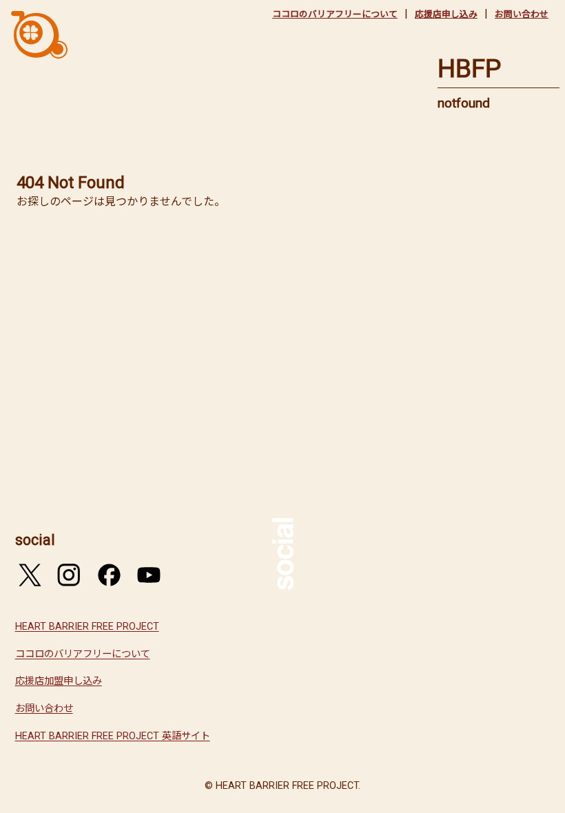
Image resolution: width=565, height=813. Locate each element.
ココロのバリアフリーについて (335, 14)
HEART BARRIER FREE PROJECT (87, 626)
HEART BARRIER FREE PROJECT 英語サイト (112, 736)
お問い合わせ (521, 14)
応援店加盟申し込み (58, 681)
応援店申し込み (446, 14)
